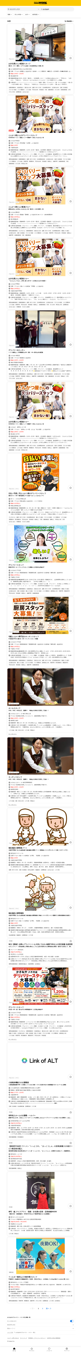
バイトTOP (10, 1332)
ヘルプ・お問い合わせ (13, 1338)
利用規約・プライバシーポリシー (37, 1338)
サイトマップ (23, 1338)
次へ (47, 1308)
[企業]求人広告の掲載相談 (53, 1338)
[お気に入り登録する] (70, 58)
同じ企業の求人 (13, 734)
